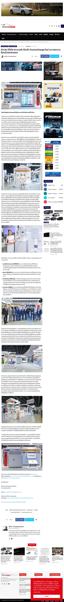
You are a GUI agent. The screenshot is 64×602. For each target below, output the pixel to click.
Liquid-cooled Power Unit (27, 512)
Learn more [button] (37, 592)
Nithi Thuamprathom (10, 56)
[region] (32, 9)
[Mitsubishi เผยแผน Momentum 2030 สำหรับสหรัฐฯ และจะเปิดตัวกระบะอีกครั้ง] (46, 234)
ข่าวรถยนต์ (17, 476)
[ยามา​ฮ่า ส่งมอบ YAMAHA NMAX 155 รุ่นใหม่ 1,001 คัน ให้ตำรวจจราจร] (57, 551)
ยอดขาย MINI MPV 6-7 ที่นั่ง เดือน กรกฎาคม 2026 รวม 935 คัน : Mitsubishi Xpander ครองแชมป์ (51, 225)
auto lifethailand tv (14, 478)
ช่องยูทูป (5, 478)
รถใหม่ (22, 476)
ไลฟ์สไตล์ (19, 502)
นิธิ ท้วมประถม (33, 474)
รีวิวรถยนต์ (4, 502)
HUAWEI (36, 510)
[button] (32, 9)
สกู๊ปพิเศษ (27, 476)
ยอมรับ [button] (46, 596)
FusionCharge (29, 510)
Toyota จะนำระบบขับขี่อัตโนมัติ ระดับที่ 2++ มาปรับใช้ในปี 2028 (55, 243)
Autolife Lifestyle (7, 42)
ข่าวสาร (12, 476)
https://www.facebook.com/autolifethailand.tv (19, 498)
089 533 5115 (7, 488)
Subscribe (60, 201)
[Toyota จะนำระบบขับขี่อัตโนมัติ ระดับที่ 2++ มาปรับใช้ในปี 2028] (46, 243)
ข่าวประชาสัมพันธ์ (12, 46)
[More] (61, 56)
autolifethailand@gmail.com (13, 492)
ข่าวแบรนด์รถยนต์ (12, 502)
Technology (14, 42)
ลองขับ (32, 476)
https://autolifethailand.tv (14, 528)
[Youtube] (59, 26)
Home (2, 42)
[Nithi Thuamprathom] (2, 56)
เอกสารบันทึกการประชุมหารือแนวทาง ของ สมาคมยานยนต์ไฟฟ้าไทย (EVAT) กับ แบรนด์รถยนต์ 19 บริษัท (56, 250)
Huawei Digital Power (15, 512)
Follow (61, 189)
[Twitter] (56, 26)
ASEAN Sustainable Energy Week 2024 (17, 510)
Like (62, 185)
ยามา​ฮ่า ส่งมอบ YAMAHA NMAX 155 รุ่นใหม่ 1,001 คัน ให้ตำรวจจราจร (57, 558)
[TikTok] (54, 26)
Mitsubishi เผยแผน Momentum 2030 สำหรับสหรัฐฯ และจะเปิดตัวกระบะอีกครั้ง (56, 235)
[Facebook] (49, 26)
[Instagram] (52, 26)
